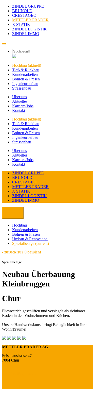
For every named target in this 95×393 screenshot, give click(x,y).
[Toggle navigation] (4, 43)
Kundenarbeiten (25, 230)
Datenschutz (12, 386)
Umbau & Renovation (30, 239)
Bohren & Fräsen (26, 234)
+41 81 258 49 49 (16, 369)
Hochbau (19, 225)
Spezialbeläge (30, 243)
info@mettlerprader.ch (20, 373)
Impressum (11, 382)
